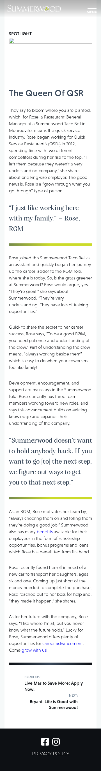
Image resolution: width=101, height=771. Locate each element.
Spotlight (20, 33)
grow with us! (34, 650)
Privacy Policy (50, 754)
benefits (45, 531)
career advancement (62, 643)
